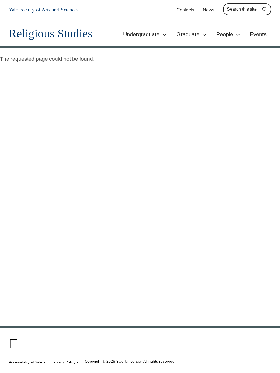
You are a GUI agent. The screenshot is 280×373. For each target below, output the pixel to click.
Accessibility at (27, 362)
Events (258, 34)
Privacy (65, 362)
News (208, 10)
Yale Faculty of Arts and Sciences (43, 10)
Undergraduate (141, 34)
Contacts (185, 10)
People (224, 34)
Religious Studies (50, 33)
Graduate (187, 34)
